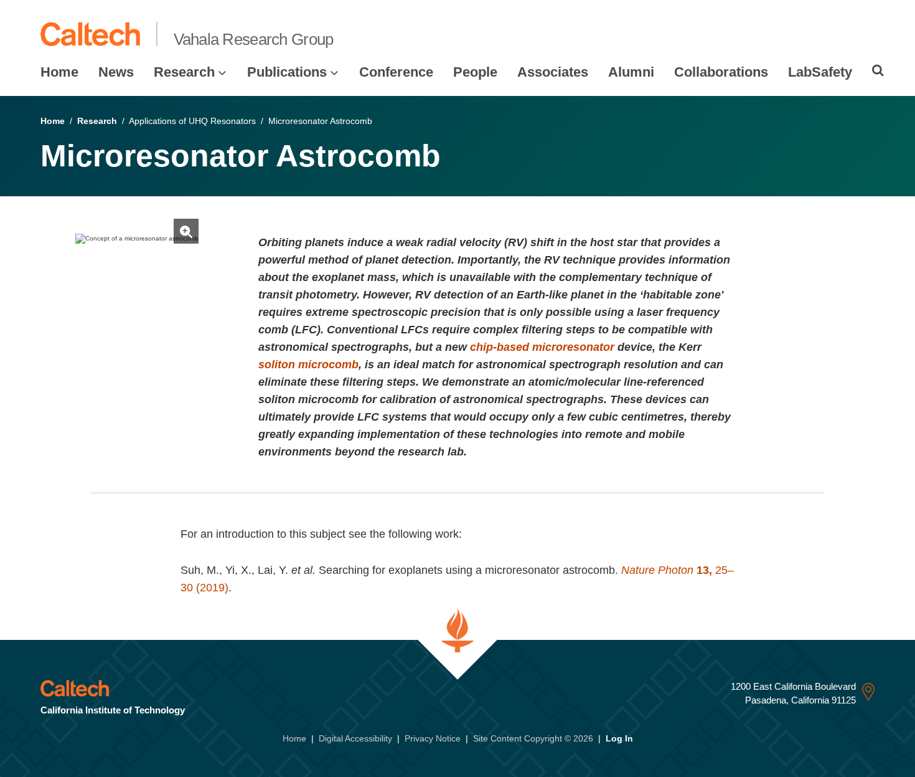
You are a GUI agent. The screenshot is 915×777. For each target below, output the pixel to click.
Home (59, 72)
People (475, 72)
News (116, 72)
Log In (619, 738)
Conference (396, 72)
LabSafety (820, 72)
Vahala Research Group (254, 39)
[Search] (878, 70)
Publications (287, 72)
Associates (552, 72)
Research (184, 72)
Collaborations (721, 72)
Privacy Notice (433, 738)
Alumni (631, 72)
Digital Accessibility (355, 738)
